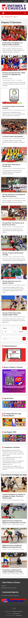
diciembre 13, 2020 (7, 198)
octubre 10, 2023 (6, 573)
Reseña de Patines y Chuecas (8, 588)
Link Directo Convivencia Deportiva (10, 595)
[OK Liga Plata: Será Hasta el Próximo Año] (14, 154)
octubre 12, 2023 (6, 524)
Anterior (5, 328)
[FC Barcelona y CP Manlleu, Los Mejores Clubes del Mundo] (14, 33)
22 (14, 331)
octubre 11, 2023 (6, 549)
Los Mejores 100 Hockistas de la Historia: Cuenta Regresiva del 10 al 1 (13, 462)
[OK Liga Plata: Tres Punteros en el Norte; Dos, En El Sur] (14, 213)
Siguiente (21, 331)
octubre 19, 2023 (6, 500)
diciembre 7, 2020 (6, 226)
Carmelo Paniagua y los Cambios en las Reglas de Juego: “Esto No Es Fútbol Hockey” (13, 496)
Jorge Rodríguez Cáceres (16, 46)
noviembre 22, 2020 (7, 316)
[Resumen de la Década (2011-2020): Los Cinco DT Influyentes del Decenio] (14, 63)
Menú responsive (25, 1)
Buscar (24, 338)
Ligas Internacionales (9, 160)
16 (19, 328)
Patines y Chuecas (17, 611)
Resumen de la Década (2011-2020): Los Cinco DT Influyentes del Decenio (13, 74)
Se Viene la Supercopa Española (12, 136)
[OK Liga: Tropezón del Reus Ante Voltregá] (14, 243)
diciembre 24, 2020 (7, 110)
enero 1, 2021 (5, 46)
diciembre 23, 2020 (7, 138)
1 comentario (19, 80)
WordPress (19, 615)
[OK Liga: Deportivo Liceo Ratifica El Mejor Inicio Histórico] (14, 185)
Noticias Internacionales (10, 39)
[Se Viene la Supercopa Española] (14, 126)
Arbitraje (5, 490)
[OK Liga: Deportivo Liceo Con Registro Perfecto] (14, 271)
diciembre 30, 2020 (7, 78)
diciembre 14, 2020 (7, 168)
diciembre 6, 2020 (6, 256)
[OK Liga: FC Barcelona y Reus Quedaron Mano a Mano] (14, 303)
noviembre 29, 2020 (7, 285)
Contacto (3, 585)
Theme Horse (15, 613)
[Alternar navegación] (3, 13)
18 (5, 331)
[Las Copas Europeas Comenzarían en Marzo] (14, 96)
